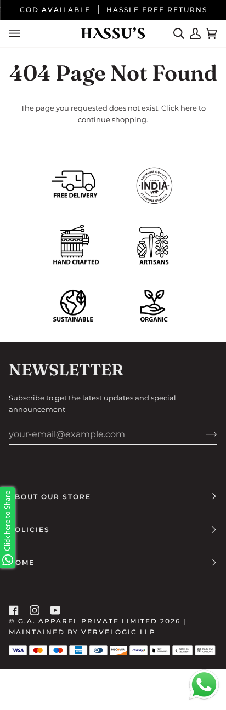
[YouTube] (55, 610)
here (188, 108)
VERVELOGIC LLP (118, 632)
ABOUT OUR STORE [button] (50, 497)
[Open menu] (17, 33)
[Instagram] (34, 610)
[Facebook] (14, 610)
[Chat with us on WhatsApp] (204, 686)
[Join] (202, 434)
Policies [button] (29, 529)
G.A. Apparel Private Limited (87, 621)
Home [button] (22, 562)
